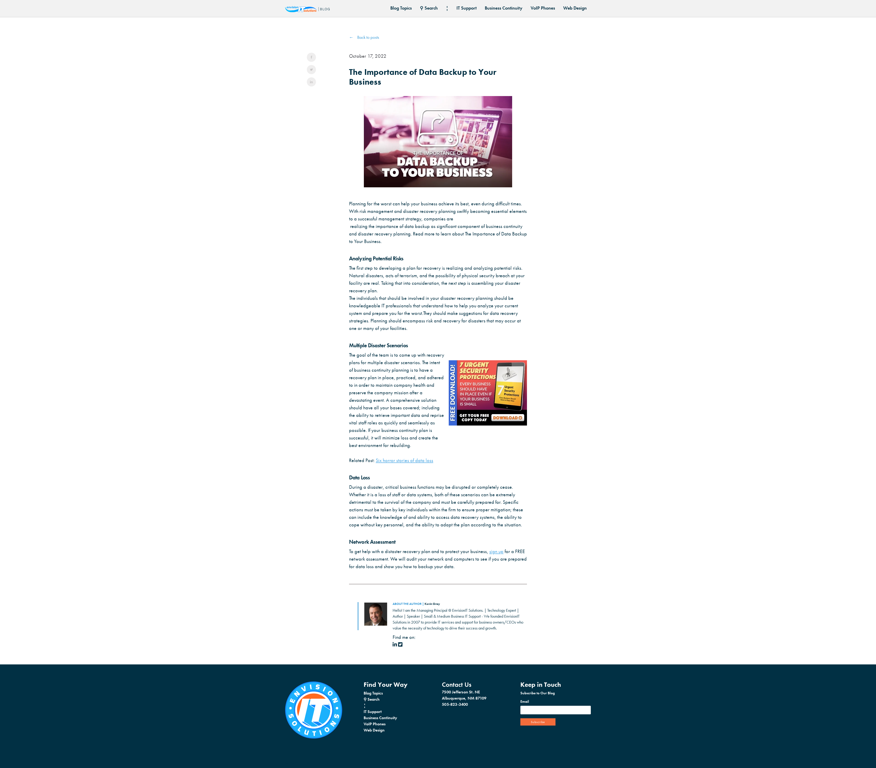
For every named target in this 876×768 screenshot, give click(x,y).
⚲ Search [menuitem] (429, 8)
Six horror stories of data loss (404, 460)
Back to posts (368, 37)
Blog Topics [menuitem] (401, 8)
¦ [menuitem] (447, 8)
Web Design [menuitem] (575, 8)
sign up (496, 551)
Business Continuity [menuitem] (503, 8)
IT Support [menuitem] (466, 8)
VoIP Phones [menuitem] (543, 8)
